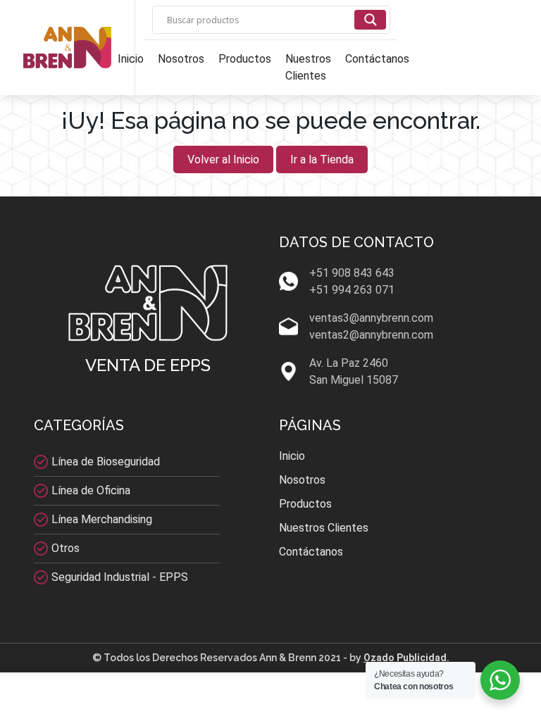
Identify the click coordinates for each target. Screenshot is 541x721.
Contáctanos (377, 58)
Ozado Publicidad (405, 657)
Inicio (131, 58)
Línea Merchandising (101, 519)
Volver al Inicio (223, 159)
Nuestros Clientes (308, 67)
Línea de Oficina (90, 490)
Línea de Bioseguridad (105, 461)
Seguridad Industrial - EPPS (119, 577)
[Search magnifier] (370, 20)
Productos (244, 58)
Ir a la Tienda (322, 159)
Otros (65, 548)
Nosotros (181, 58)
